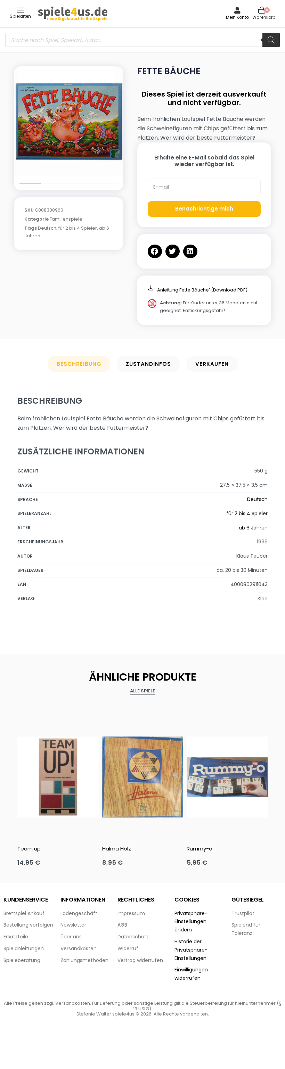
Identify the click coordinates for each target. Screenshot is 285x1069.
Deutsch (47, 228)
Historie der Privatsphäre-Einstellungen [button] (190, 950)
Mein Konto (237, 17)
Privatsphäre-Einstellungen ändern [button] (190, 922)
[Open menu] (20, 10)
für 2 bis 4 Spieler (77, 228)
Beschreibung (79, 364)
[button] (155, 251)
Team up (29, 848)
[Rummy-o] (227, 777)
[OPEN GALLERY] (68, 121)
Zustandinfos (148, 364)
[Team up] (57, 777)
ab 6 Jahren (253, 527)
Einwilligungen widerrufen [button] (191, 973)
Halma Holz (116, 848)
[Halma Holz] (142, 777)
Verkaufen (212, 364)
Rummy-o (199, 848)
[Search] (271, 40)
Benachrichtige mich (204, 208)
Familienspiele (66, 219)
